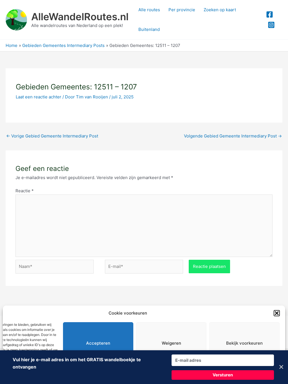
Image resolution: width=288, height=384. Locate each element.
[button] (277, 313)
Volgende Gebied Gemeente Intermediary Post (233, 136)
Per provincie (181, 9)
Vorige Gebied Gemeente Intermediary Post (52, 136)
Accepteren (98, 343)
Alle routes (149, 9)
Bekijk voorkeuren (244, 343)
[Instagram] (271, 24)
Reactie (24, 190)
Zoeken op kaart (220, 9)
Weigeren (171, 343)
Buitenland (149, 29)
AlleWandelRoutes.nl (80, 16)
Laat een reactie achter (38, 97)
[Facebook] (269, 14)
